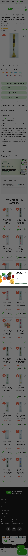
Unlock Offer (21, 283)
